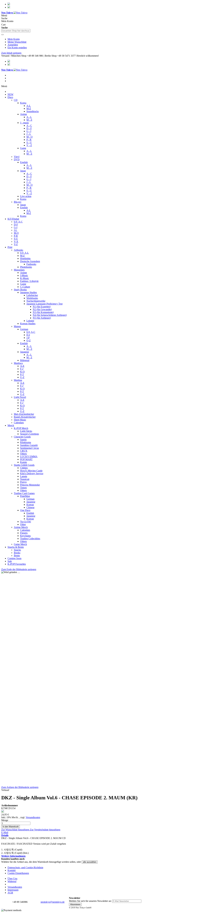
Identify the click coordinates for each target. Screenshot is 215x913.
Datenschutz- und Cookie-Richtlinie (25, 867)
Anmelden (13, 44)
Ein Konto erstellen (17, 47)
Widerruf (12, 881)
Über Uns (12, 878)
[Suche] (2, 34)
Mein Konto (14, 39)
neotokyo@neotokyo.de (53, 902)
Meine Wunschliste (17, 42)
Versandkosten (33, 817)
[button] (15, 829)
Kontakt (12, 870)
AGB (10, 892)
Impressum (13, 889)
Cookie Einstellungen (18, 873)
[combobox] (15, 30)
